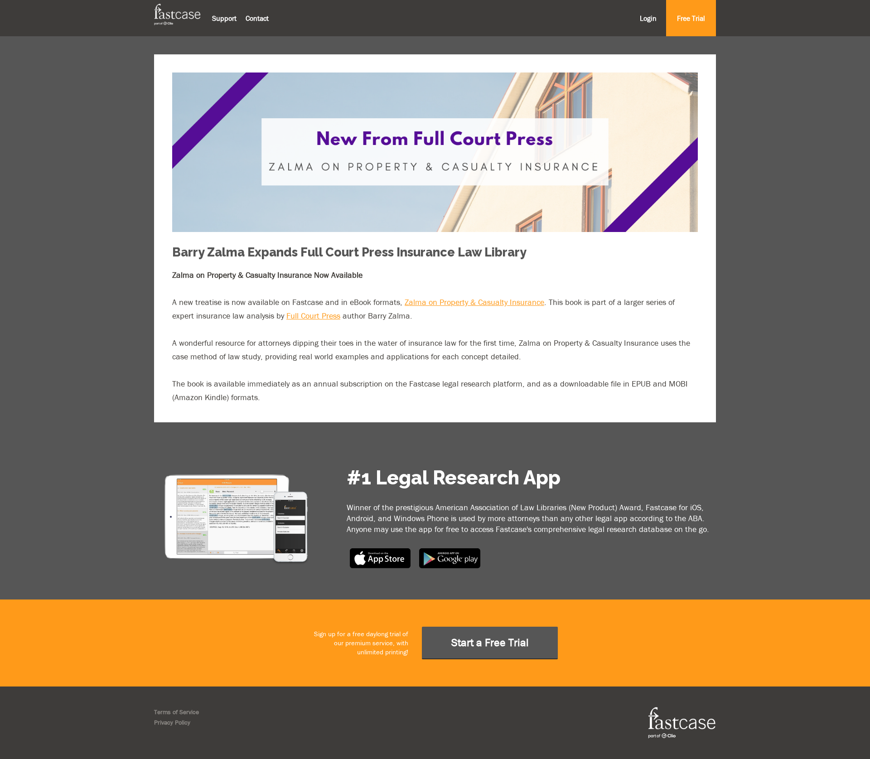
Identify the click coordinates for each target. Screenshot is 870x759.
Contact (257, 18)
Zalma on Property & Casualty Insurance (474, 302)
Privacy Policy (172, 722)
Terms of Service (176, 712)
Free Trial (691, 18)
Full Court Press (313, 315)
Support (224, 18)
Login (648, 18)
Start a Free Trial (490, 642)
